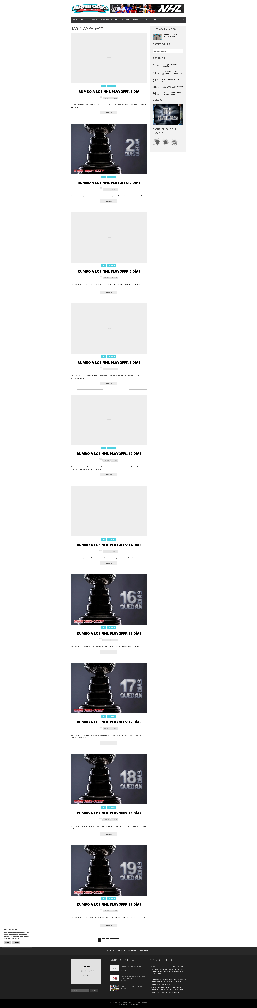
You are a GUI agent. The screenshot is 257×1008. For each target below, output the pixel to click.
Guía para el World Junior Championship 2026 (171, 93)
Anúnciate (120, 951)
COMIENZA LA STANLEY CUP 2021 (131, 986)
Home (75, 20)
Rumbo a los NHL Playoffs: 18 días (109, 813)
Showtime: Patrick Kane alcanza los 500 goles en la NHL (172, 73)
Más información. (14, 939)
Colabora (132, 951)
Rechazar (16, 943)
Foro (154, 20)
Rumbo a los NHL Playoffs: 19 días (109, 904)
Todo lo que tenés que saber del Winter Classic (172, 87)
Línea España (106, 20)
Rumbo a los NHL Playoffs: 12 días (109, 453)
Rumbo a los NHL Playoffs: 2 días (109, 182)
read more (109, 112)
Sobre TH (110, 951)
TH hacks (125, 20)
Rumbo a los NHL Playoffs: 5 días (109, 271)
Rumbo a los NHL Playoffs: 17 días (109, 722)
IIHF (116, 20)
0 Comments (106, 98)
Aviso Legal (143, 951)
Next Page (114, 940)
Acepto (7, 943)
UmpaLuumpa (133, 1004)
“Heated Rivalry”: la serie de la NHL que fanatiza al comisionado (172, 64)
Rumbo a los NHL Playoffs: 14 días (109, 544)
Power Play (111, 86)
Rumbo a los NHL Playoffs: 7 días (109, 362)
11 (125, 970)
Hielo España (92, 20)
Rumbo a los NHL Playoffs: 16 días (109, 633)
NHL (82, 20)
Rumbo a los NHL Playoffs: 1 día (109, 91)
